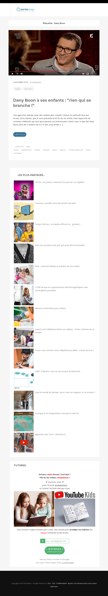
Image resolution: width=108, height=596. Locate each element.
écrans (37, 150)
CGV (53, 583)
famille (63, 150)
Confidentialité (61, 583)
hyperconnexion (76, 150)
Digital (17, 89)
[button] (5, 6)
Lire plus (19, 134)
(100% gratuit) (54, 550)
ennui (54, 150)
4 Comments (35, 82)
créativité (19, 147)
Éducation (28, 89)
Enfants (46, 150)
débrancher (26, 150)
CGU (49, 583)
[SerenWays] (25, 9)
